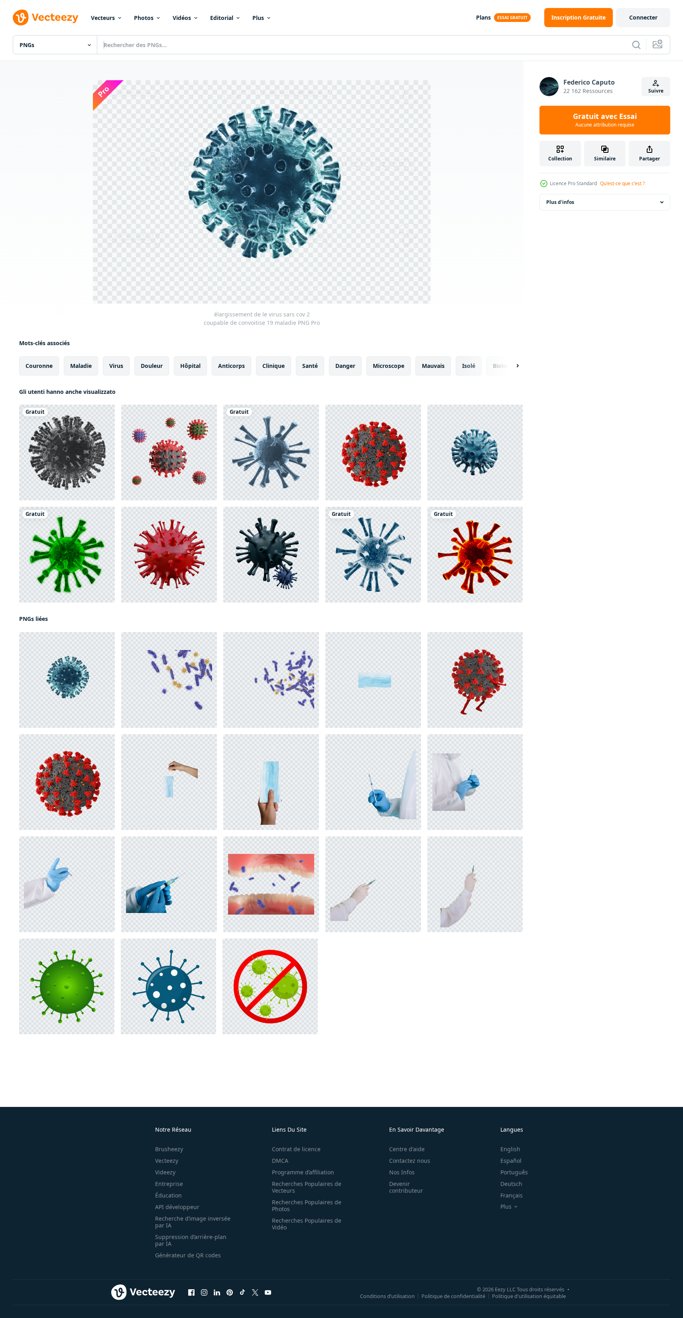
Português (514, 1172)
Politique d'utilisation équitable (529, 1296)
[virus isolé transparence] (373, 555)
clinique (273, 366)
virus (116, 366)
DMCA (280, 1160)
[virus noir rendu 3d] (67, 452)
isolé (468, 366)
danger (345, 366)
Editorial (221, 18)
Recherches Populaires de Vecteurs (306, 1187)
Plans (483, 17)
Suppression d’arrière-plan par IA (190, 1240)
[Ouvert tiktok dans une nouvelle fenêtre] (242, 1292)
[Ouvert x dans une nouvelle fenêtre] (255, 1292)
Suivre (655, 90)
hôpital (190, 366)
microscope (388, 366)
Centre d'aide (407, 1149)
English (510, 1149)
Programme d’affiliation (303, 1172)
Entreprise (169, 1184)
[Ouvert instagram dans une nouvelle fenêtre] (204, 1292)
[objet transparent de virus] (271, 452)
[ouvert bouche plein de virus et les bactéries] (271, 884)
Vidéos (182, 18)
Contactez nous (409, 1160)
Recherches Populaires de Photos (306, 1205)
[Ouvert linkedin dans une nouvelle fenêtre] (217, 1292)
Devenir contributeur (406, 1187)
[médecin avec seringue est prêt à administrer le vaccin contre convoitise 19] (373, 782)
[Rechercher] (636, 44)
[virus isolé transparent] (475, 555)
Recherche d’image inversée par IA (192, 1222)
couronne (39, 366)
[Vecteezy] (45, 18)
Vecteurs (103, 18)
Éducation (168, 1195)
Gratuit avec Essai (605, 120)
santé (310, 366)
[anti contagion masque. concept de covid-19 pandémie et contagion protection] (169, 782)
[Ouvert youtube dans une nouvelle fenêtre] (268, 1292)
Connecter (643, 17)
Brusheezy (169, 1149)
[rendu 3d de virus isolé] (67, 555)
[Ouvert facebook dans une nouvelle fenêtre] (191, 1292)
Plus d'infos (560, 202)
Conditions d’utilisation (387, 1296)
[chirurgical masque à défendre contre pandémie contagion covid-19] (373, 680)
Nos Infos (402, 1172)
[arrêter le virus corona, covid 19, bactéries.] (270, 986)
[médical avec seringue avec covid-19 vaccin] (373, 884)
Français (511, 1195)
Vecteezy (166, 1160)
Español (511, 1160)
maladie (81, 366)
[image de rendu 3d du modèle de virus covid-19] (169, 555)
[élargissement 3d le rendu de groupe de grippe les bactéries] (169, 680)
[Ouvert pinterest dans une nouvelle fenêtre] (229, 1292)
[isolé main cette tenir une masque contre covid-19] (271, 782)
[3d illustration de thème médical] (271, 555)
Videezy (165, 1172)
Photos (144, 18)
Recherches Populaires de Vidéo (306, 1224)
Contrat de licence (296, 1149)
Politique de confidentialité (453, 1296)
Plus (258, 18)
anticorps (231, 366)
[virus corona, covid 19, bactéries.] (66, 986)
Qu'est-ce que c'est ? (622, 183)
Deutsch (511, 1184)
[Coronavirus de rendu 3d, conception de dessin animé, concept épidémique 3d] (169, 452)
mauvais (433, 366)
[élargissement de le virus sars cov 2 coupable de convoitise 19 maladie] (67, 680)
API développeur (177, 1207)
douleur (152, 366)
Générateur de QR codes (188, 1255)
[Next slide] (511, 365)
